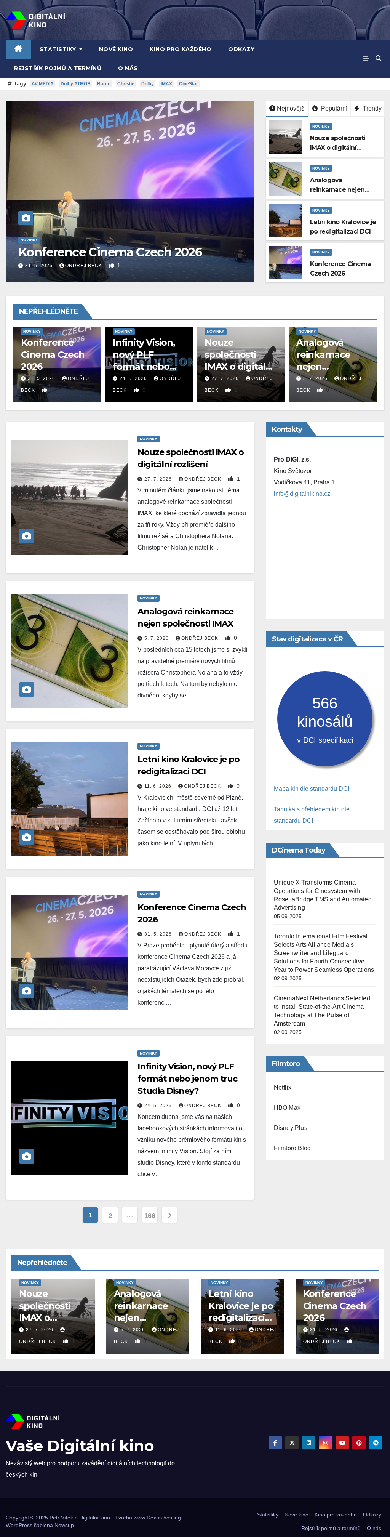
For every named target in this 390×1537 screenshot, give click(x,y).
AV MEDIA (43, 84)
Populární (333, 108)
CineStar (188, 84)
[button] (378, 58)
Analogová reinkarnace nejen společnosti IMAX (337, 189)
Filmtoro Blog (292, 1148)
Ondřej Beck (84, 265)
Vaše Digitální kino (80, 1445)
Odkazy (241, 49)
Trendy (371, 108)
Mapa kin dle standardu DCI (311, 788)
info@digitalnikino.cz (302, 493)
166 (149, 1216)
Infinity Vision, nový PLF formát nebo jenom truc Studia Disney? (146, 366)
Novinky (29, 240)
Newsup (64, 1525)
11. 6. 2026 (158, 786)
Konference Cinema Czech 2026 (110, 252)
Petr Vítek (61, 1518)
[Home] (18, 49)
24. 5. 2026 (134, 378)
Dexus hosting (164, 1518)
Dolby (147, 84)
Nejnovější (291, 108)
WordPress (19, 1525)
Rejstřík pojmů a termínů (57, 68)
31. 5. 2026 (39, 265)
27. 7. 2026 (225, 378)
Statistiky (59, 49)
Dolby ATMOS (75, 84)
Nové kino (116, 49)
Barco (103, 84)
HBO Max (287, 1107)
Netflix (282, 1087)
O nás (128, 68)
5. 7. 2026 (316, 378)
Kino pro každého (180, 49)
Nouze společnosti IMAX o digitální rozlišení (337, 148)
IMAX (166, 84)
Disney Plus (290, 1128)
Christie (125, 84)
